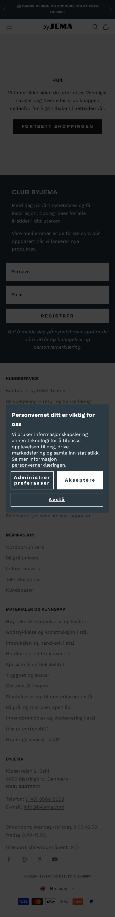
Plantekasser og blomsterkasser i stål (49, 696)
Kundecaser (19, 590)
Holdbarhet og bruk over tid (38, 653)
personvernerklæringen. (39, 465)
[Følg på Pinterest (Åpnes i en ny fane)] (39, 859)
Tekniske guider (23, 579)
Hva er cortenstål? (27, 729)
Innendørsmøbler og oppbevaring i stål (50, 718)
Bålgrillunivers (22, 558)
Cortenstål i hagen (27, 686)
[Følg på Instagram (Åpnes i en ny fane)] (24, 859)
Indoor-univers (23, 568)
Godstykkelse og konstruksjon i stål (47, 632)
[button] (57, 888)
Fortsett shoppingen (57, 126)
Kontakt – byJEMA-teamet (36, 390)
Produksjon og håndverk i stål (40, 643)
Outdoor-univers (25, 547)
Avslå (57, 500)
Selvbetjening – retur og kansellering (48, 401)
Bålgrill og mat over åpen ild (38, 707)
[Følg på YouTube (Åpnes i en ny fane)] (55, 859)
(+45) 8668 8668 (45, 799)
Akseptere (80, 480)
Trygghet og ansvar (28, 675)
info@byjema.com (44, 807)
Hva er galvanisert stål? (33, 739)
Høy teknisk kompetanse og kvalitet (47, 621)
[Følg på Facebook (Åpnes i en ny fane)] (9, 859)
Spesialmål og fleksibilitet (35, 664)
